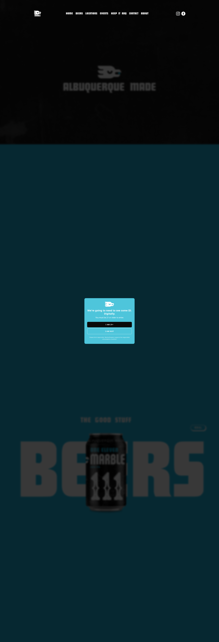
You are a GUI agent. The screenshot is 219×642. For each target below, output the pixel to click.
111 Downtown (93, 17)
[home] (37, 13)
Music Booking (136, 28)
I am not (109, 331)
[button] (91, 13)
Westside (89, 27)
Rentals (133, 33)
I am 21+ (109, 324)
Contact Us (134, 18)
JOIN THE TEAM (136, 23)
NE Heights (90, 22)
